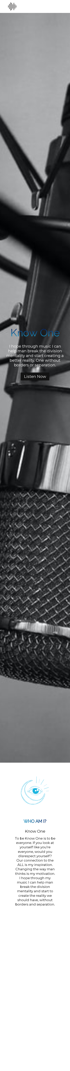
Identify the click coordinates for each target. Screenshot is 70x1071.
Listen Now (35, 376)
